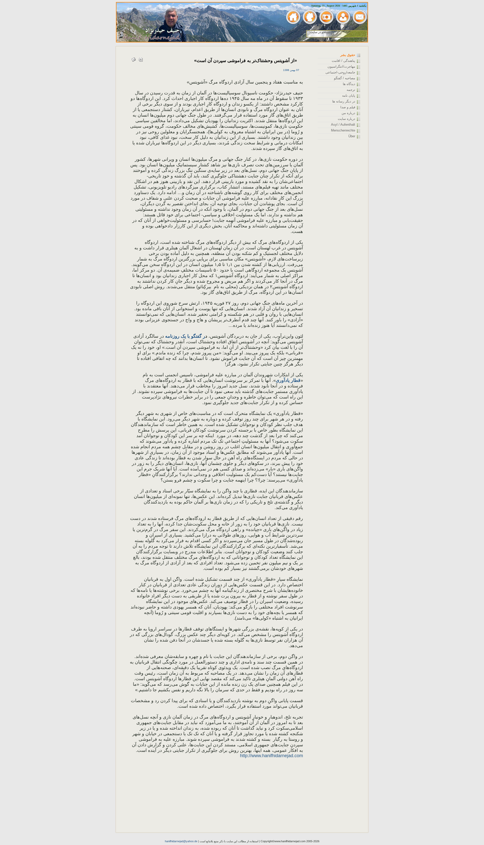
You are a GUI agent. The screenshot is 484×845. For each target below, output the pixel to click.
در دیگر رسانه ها (343, 101)
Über (351, 136)
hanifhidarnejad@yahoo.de (181, 841)
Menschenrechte (343, 130)
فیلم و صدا (347, 107)
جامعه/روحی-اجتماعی (340, 72)
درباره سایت (346, 119)
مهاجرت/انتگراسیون (341, 66)
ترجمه (351, 90)
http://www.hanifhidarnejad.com (271, 755)
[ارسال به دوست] (134, 58)
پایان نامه (348, 95)
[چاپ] (141, 58)
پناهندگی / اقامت (343, 61)
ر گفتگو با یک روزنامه (184, 336)
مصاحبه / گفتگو (344, 78)
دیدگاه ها (349, 84)
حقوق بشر (347, 55)
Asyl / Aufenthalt (343, 124)
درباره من (348, 113)
